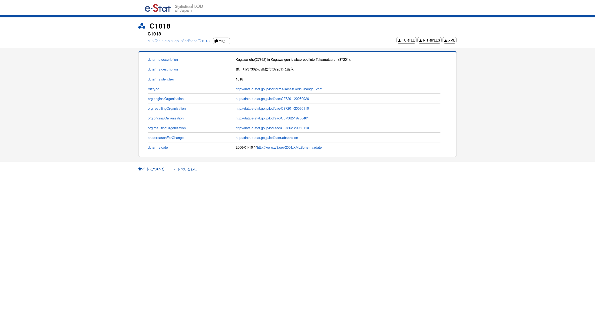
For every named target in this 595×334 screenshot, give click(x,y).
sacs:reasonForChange (166, 137)
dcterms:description (163, 59)
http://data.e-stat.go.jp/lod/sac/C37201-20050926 (272, 98)
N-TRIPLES (431, 40)
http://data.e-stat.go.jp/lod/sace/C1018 (179, 40)
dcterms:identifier (161, 79)
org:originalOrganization (166, 98)
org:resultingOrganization (167, 108)
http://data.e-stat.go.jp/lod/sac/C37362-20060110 (272, 127)
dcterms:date (158, 147)
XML (451, 40)
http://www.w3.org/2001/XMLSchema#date (289, 147)
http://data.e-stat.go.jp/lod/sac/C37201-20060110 (272, 108)
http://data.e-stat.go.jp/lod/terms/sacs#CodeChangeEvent (279, 88)
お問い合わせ (187, 169)
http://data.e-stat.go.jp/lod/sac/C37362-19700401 (272, 118)
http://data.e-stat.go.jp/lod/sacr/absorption (267, 137)
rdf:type (153, 88)
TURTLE (408, 40)
